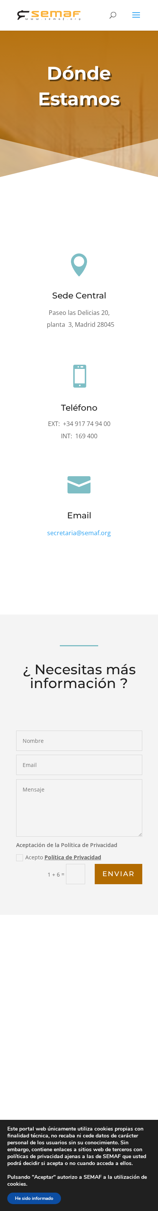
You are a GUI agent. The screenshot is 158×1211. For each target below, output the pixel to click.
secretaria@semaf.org (79, 533)
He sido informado (34, 1198)
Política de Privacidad (72, 857)
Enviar (118, 874)
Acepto (63, 857)
